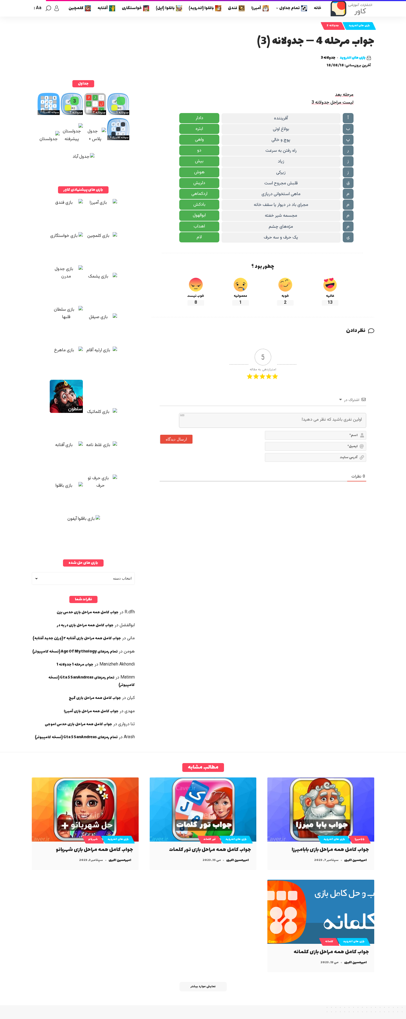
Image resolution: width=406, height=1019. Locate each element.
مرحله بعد (344, 94)
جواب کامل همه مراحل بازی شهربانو (94, 850)
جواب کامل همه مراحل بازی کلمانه (331, 952)
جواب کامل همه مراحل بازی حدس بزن (87, 612)
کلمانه (329, 941)
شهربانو (93, 839)
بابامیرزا (360, 839)
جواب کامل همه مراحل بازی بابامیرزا (330, 850)
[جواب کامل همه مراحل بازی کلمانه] (320, 912)
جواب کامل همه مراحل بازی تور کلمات (210, 850)
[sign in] (56, 8)
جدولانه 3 (333, 25)
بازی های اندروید (359, 25)
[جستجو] (48, 8)
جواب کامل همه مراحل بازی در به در (85, 625)
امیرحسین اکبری (355, 860)
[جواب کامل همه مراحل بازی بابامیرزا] (320, 809)
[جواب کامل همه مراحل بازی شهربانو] (85, 809)
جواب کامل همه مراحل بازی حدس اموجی (78, 724)
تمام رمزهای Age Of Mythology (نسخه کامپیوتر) (75, 651)
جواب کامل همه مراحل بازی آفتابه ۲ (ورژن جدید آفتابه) (77, 638)
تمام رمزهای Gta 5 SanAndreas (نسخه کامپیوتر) (76, 737)
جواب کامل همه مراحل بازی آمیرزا (91, 711)
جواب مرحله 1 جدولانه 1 (75, 664)
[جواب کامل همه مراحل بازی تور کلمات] (203, 809)
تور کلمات (210, 839)
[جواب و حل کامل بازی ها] (352, 8)
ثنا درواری (126, 724)
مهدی (130, 711)
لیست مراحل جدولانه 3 (333, 102)
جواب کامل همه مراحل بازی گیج (95, 698)
